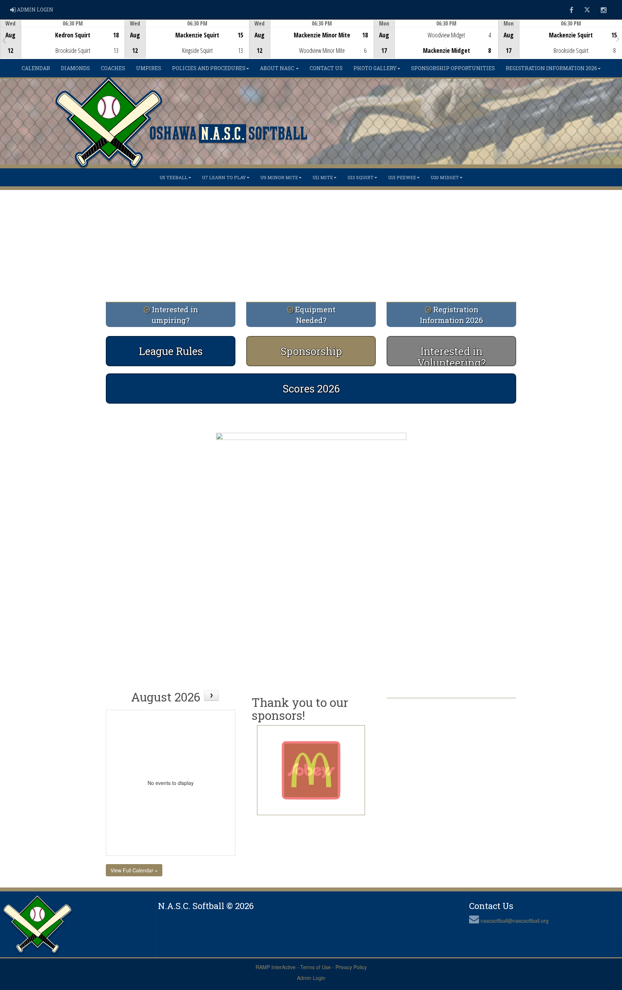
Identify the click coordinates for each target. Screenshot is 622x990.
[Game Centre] (62, 44)
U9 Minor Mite (279, 177)
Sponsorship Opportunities (453, 68)
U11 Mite (322, 177)
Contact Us (326, 68)
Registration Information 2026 (551, 68)
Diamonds (75, 68)
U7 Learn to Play (224, 177)
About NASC (277, 68)
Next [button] (618, 38)
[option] (62, 39)
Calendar (36, 68)
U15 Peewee (402, 177)
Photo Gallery (375, 68)
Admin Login (311, 977)
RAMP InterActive (276, 967)
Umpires (148, 68)
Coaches (113, 68)
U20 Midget (445, 177)
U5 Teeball (173, 177)
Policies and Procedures (208, 68)
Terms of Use (315, 967)
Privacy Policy (351, 967)
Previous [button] (4, 40)
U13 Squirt (360, 177)
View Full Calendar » (134, 870)
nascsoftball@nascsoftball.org (515, 920)
